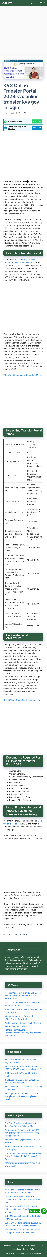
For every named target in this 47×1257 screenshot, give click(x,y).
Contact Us (18, 1245)
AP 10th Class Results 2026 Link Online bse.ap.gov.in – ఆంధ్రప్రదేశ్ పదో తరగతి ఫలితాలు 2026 (23, 996)
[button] (31, 3)
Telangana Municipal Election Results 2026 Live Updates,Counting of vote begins (21, 1209)
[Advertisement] (23, 31)
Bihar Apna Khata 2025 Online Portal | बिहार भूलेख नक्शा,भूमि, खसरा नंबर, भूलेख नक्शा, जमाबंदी (22, 1096)
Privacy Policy (29, 1249)
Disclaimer (16, 1249)
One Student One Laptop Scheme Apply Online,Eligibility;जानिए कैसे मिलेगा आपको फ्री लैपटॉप (23, 1156)
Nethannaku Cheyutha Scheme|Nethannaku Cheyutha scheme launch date (23, 1033)
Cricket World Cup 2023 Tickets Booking (21, 700)
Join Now (37, 121)
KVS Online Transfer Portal (19, 934)
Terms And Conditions (34, 1245)
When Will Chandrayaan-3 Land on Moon (22, 375)
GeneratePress (35, 1253)
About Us (8, 1245)
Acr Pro (7, 3)
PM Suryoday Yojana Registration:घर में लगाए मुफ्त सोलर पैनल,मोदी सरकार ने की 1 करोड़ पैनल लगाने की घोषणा (22, 1133)
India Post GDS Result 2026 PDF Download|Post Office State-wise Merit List (22, 1199)
